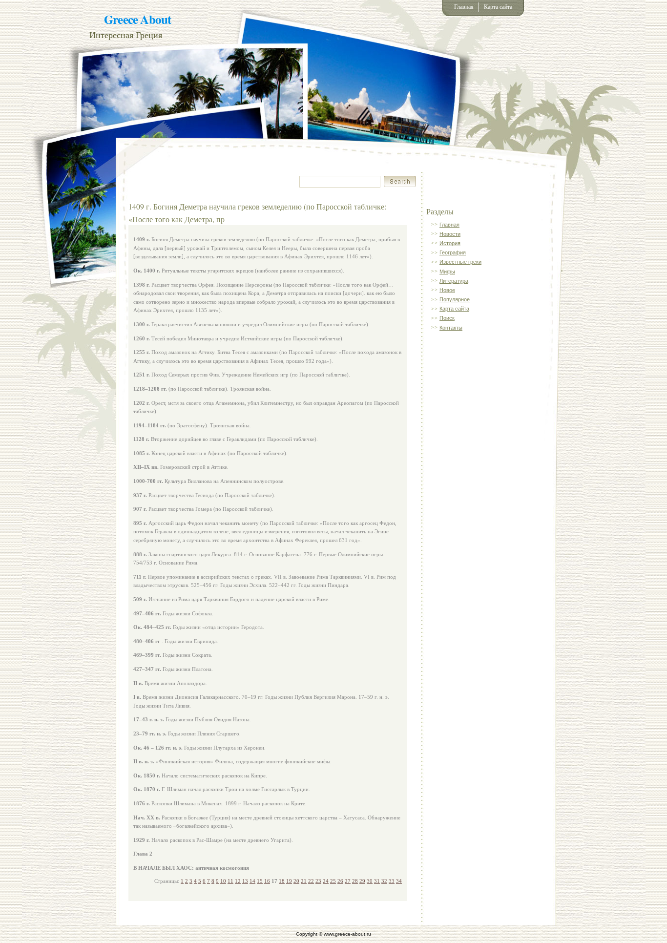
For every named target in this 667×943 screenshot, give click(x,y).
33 (392, 881)
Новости (449, 234)
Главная (464, 6)
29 (362, 881)
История (449, 243)
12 (238, 881)
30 (370, 881)
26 (340, 881)
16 (267, 881)
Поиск (447, 318)
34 (399, 881)
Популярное (454, 299)
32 (384, 881)
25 (333, 881)
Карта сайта (498, 6)
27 (348, 881)
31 (377, 881)
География (452, 252)
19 (289, 881)
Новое (447, 290)
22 (311, 881)
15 (260, 881)
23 (318, 881)
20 (296, 881)
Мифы (447, 271)
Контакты (450, 328)
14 (252, 881)
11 (230, 881)
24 (326, 881)
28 (355, 881)
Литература (453, 281)
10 (223, 881)
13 (245, 881)
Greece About (137, 19)
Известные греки (460, 262)
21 (304, 881)
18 (282, 881)
